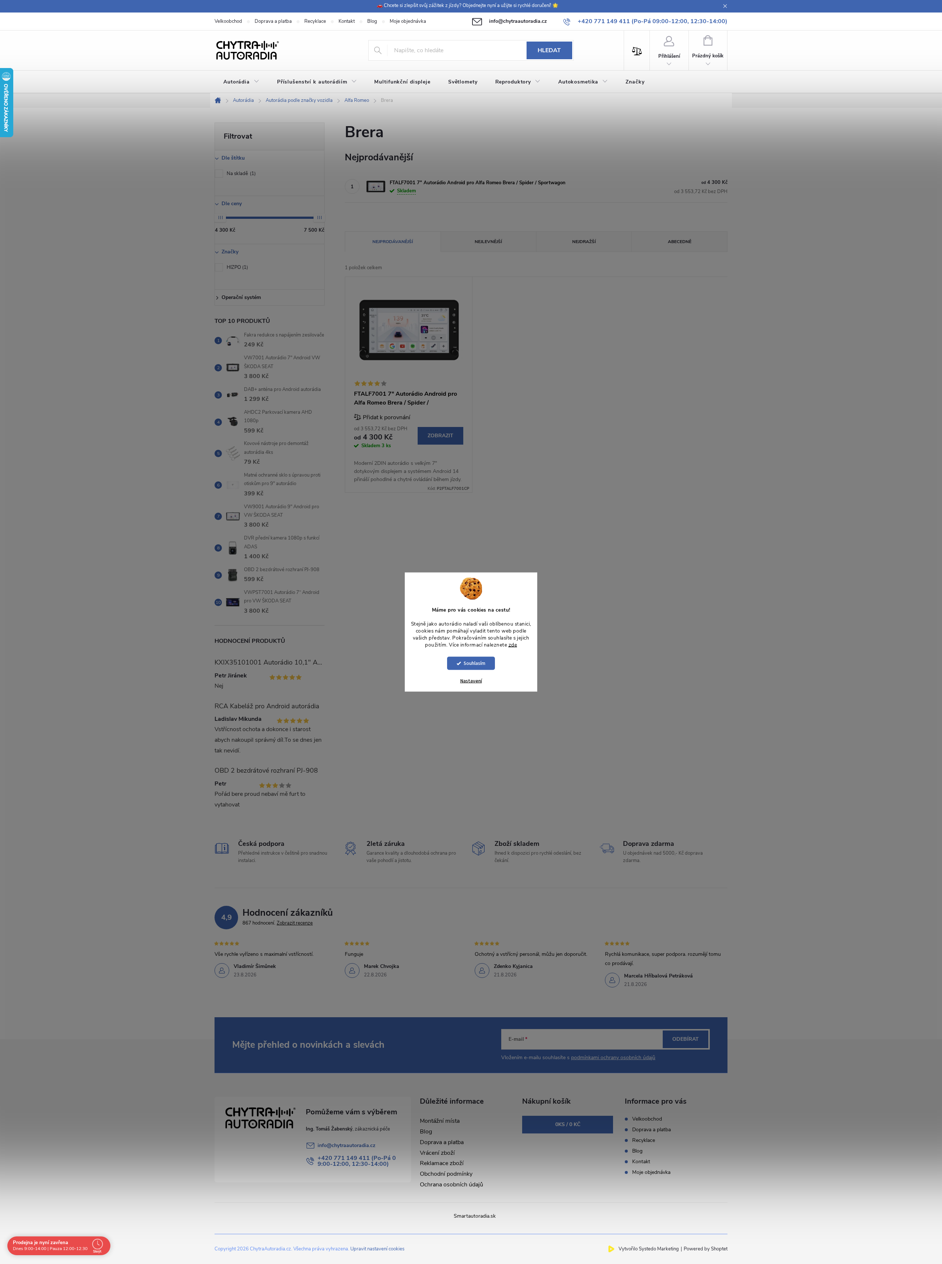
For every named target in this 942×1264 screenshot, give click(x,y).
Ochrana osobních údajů (451, 1185)
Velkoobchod (228, 21)
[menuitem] (241, 82)
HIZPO (237, 267)
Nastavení (471, 681)
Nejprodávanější (392, 242)
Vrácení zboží (437, 1153)
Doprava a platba (273, 21)
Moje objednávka (408, 21)
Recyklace (315, 21)
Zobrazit (440, 435)
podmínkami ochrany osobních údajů (613, 1057)
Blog (372, 21)
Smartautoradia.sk (475, 1216)
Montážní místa (440, 1121)
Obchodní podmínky (446, 1174)
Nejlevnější (488, 242)
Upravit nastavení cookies (377, 1249)
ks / (567, 1124)
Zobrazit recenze (295, 923)
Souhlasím (474, 663)
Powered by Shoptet (705, 1249)
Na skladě (240, 173)
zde (513, 644)
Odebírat (685, 1039)
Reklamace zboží (442, 1163)
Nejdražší (584, 242)
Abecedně (679, 242)
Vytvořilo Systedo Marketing (649, 1249)
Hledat (549, 50)
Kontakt (347, 21)
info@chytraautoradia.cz (346, 1145)
